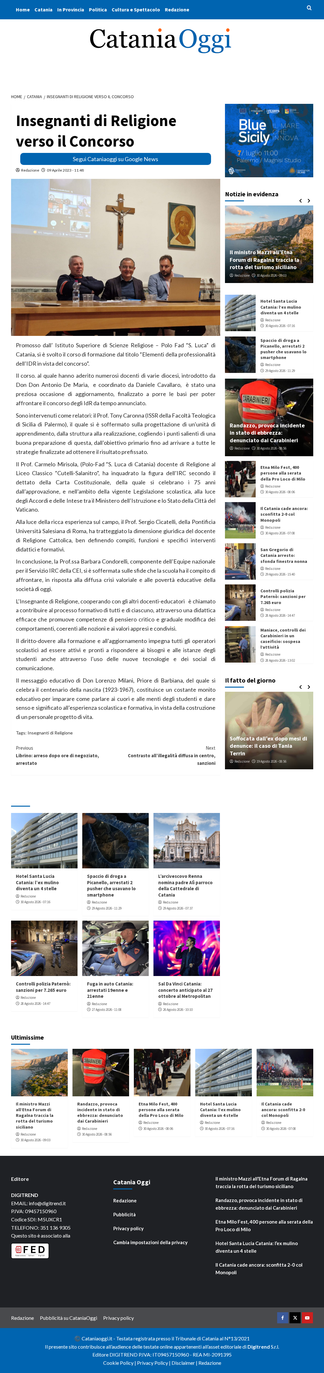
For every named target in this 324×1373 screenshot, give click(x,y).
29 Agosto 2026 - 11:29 (107, 908)
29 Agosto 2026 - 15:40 (280, 574)
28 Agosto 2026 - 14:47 (35, 1003)
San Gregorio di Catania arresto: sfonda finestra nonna (283, 555)
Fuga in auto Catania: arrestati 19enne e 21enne (110, 990)
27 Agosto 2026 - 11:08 (107, 1009)
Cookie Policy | (120, 1363)
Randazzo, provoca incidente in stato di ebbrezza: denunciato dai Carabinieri (267, 433)
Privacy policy (128, 1228)
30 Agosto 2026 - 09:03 (271, 275)
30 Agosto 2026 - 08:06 (280, 492)
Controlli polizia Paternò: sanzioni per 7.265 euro (43, 987)
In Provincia (70, 9)
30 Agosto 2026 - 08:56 (271, 448)
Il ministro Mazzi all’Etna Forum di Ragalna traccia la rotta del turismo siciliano (264, 260)
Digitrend (258, 1347)
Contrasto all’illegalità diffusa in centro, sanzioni (171, 755)
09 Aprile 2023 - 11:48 (65, 170)
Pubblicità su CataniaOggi (68, 1318)
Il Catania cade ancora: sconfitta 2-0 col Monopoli (284, 514)
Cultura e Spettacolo (136, 9)
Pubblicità (124, 1214)
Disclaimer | (184, 1363)
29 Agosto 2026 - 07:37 (178, 908)
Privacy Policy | (154, 1363)
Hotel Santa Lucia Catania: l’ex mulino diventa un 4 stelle (37, 882)
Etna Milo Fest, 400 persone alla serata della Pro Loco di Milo (282, 473)
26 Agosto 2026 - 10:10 (178, 1009)
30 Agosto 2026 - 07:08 (280, 533)
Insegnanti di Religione (50, 732)
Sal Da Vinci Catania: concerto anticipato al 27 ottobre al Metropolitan (185, 990)
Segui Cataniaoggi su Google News (115, 158)
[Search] (309, 8)
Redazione (177, 9)
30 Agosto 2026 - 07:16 (35, 902)
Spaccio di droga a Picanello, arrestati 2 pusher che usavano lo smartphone (111, 885)
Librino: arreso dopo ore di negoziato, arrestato (57, 755)
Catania (43, 9)
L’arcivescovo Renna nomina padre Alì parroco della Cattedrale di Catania (185, 885)
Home (23, 9)
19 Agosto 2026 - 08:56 (271, 761)
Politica (98, 9)
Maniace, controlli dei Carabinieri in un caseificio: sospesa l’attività (283, 638)
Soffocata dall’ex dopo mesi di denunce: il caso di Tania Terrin (268, 746)
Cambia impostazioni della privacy (150, 1242)
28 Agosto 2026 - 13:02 (280, 660)
